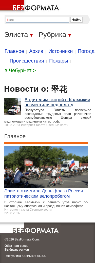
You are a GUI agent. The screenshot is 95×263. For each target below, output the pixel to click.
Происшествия (27, 61)
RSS (42, 256)
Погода (86, 51)
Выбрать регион (17, 249)
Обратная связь (16, 246)
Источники (60, 51)
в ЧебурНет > (20, 70)
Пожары (58, 61)
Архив (36, 51)
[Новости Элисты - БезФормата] (30, 6)
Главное (14, 51)
